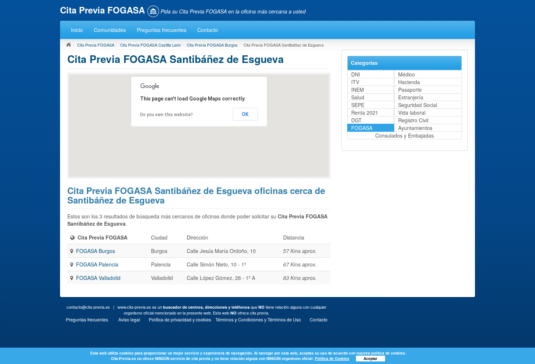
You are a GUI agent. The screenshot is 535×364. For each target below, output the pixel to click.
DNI (355, 74)
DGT (356, 120)
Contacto (207, 29)
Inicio (77, 29)
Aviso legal (129, 319)
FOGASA (361, 127)
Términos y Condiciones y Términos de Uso (258, 319)
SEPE (357, 104)
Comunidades (110, 29)
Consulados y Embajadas (404, 135)
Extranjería (410, 97)
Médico (406, 74)
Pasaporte (410, 89)
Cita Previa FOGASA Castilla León (150, 45)
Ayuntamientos (415, 127)
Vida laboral (411, 112)
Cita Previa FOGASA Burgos (212, 45)
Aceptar (370, 358)
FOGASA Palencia (97, 264)
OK (245, 114)
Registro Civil (413, 120)
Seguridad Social (417, 104)
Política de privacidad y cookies (180, 319)
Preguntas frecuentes (161, 29)
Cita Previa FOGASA (95, 45)
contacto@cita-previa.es (88, 307)
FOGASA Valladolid (98, 277)
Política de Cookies (332, 358)
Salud (357, 97)
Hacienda (409, 82)
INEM (357, 89)
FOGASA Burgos (95, 250)
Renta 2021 (364, 112)
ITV (355, 82)
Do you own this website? (166, 114)
